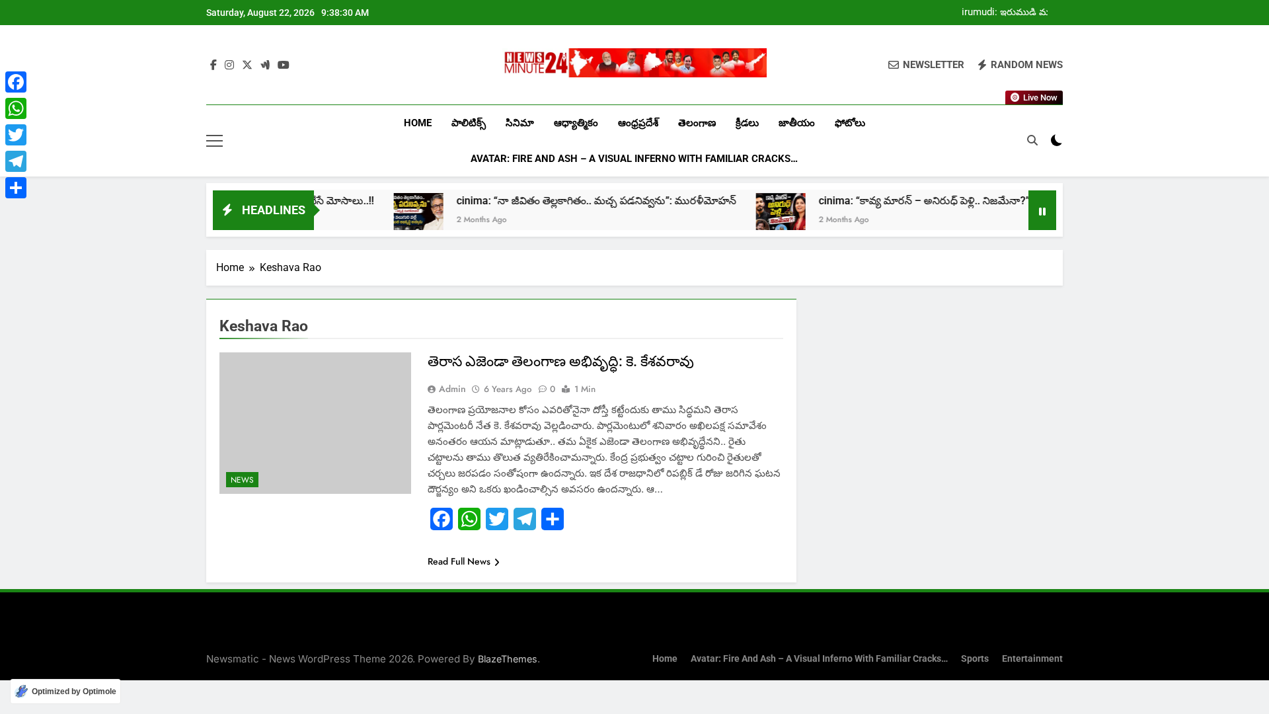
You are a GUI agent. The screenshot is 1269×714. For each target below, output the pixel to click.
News (242, 480)
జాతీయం (797, 123)
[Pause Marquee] (1042, 210)
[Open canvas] (214, 141)
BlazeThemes (507, 658)
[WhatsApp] (16, 108)
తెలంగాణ (697, 123)
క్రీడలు (747, 123)
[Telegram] (16, 161)
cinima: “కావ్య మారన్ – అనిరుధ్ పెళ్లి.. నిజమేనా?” (897, 200)
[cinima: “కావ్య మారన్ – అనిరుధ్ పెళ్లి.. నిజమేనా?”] (754, 218)
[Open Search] (1032, 140)
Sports (975, 658)
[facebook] (213, 65)
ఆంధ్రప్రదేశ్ (638, 123)
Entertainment (1032, 658)
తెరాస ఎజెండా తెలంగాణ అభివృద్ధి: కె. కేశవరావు (561, 361)
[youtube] (283, 65)
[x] (247, 65)
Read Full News (459, 561)
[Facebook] (16, 82)
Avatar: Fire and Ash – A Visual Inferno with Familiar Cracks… (634, 159)
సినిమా (520, 123)
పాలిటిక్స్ (468, 123)
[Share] (16, 188)
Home (418, 123)
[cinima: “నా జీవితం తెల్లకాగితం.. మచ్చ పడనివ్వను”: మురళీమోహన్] (391, 218)
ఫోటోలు (850, 123)
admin (452, 388)
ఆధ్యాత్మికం (576, 123)
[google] (265, 65)
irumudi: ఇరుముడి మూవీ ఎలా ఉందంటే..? (1012, 12)
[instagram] (229, 65)
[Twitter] (16, 135)
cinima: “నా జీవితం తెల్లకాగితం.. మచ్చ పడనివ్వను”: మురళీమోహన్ (569, 200)
